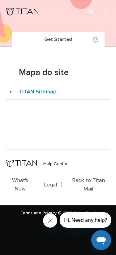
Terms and (30, 213)
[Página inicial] (22, 12)
